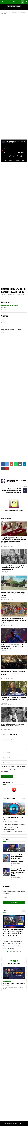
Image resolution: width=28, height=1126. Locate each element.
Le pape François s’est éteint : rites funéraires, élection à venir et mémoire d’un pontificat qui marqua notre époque (13, 540)
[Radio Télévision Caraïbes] (14, 2)
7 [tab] (16, 951)
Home (2, 12)
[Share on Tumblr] (3, 468)
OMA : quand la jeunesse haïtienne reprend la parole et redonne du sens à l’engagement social (13, 620)
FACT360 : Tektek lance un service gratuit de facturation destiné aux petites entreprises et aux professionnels (14, 9)
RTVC (2, 319)
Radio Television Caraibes (9, 305)
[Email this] (20, 464)
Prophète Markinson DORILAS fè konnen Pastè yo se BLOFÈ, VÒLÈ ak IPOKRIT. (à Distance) (12, 490)
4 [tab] (11, 951)
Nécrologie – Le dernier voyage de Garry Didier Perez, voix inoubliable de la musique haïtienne (14, 567)
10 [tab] (20, 951)
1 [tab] (7, 951)
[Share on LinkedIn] (24, 464)
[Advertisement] (14, 79)
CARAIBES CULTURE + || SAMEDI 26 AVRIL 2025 (16, 481)
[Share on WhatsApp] (16, 464)
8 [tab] (17, 951)
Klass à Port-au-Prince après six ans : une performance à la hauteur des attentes (13, 673)
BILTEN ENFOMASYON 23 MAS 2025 (13, 818)
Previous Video (4, 477)
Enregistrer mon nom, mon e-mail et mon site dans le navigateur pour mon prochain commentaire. (13, 769)
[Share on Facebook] (3, 464)
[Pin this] (7, 468)
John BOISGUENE (8, 821)
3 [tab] (10, 951)
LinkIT (21, 1123)
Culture (7, 12)
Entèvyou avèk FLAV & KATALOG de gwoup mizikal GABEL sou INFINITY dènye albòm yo (12, 646)
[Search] (26, 2)
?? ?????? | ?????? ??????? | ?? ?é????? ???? (14, 984)
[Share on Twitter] (7, 464)
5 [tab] (13, 951)
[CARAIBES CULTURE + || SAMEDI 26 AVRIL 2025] (3, 481)
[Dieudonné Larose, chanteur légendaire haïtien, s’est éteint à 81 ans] (14, 714)
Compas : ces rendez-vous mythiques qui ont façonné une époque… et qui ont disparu (13, 593)
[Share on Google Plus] (11, 464)
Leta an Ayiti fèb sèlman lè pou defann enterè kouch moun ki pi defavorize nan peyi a (18, 872)
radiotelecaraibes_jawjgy (9, 294)
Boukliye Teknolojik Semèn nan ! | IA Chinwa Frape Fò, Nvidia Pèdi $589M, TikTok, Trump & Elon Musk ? (13, 933)
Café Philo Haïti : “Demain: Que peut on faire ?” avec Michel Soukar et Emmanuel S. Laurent (13, 699)
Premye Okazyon (6, 981)
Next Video (24, 486)
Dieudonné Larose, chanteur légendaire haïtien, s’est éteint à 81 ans (13, 725)
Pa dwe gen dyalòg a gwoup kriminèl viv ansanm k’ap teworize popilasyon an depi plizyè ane (17, 858)
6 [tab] (14, 951)
